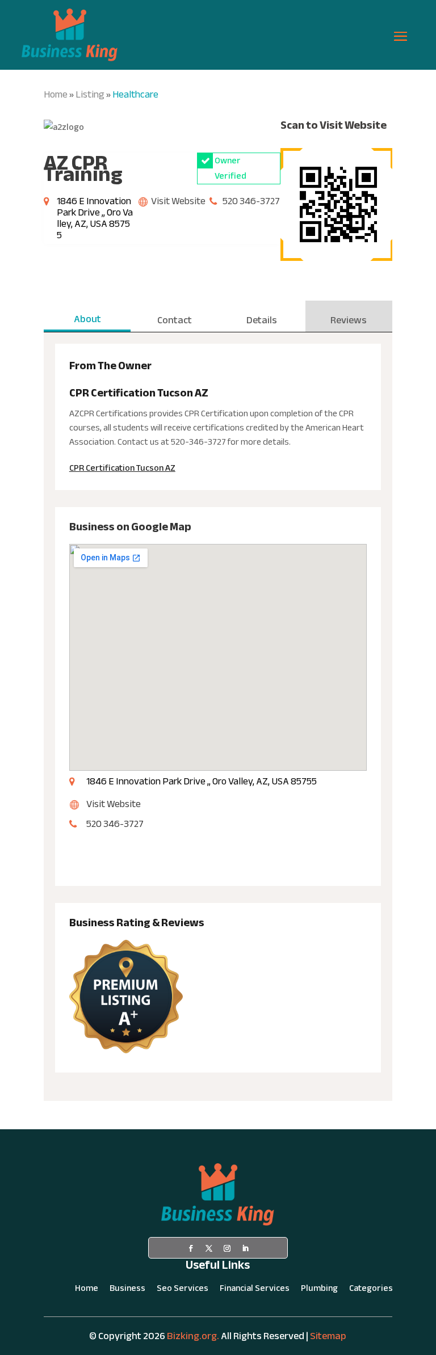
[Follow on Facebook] (191, 1248)
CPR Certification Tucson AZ (122, 467)
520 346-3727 (251, 201)
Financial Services (255, 1290)
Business (127, 1290)
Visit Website (178, 201)
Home (56, 94)
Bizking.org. (193, 1336)
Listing (90, 94)
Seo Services (182, 1290)
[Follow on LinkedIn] (245, 1248)
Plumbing (319, 1290)
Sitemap (328, 1336)
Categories (371, 1290)
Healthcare (135, 94)
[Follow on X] (209, 1248)
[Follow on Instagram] (227, 1248)
